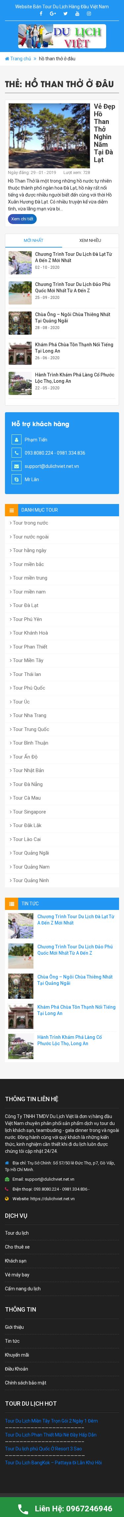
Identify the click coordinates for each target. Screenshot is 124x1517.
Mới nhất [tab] (33, 240)
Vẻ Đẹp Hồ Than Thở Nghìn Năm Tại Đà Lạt (104, 133)
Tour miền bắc (28, 564)
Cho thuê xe (17, 1247)
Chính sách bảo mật (25, 1382)
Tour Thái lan (26, 674)
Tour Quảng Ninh (30, 880)
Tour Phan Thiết (29, 647)
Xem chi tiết (22, 218)
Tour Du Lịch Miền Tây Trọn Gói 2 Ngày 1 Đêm (51, 1421)
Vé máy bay (17, 1274)
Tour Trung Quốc (30, 729)
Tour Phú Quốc (28, 688)
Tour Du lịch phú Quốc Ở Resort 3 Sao (43, 1448)
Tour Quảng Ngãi (30, 853)
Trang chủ (20, 58)
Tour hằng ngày (29, 550)
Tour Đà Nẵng (27, 784)
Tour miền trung (29, 578)
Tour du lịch (17, 1233)
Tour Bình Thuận (30, 743)
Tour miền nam (29, 592)
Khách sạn (15, 1261)
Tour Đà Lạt (25, 605)
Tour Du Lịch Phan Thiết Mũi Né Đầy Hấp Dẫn (51, 1434)
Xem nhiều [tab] (90, 240)
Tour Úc (21, 702)
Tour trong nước (30, 523)
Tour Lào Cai (26, 839)
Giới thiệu (14, 1327)
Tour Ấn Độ (25, 757)
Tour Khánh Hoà (30, 633)
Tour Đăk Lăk (26, 825)
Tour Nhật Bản (28, 770)
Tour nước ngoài (30, 537)
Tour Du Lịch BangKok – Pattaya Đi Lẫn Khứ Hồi (53, 1462)
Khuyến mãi (17, 1355)
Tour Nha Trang (29, 715)
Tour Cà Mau (26, 798)
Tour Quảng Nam (31, 867)
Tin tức (12, 1341)
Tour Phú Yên (27, 619)
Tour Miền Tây (27, 660)
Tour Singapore (29, 812)
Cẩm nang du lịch (23, 1288)
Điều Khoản (16, 1369)
